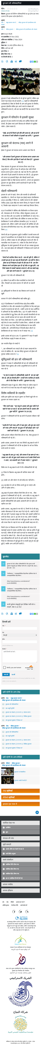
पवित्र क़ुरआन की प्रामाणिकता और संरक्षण (26, 29)
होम (3, 902)
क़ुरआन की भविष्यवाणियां (12, 704)
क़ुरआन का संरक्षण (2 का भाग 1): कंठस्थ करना (18, 712)
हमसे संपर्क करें (23, 905)
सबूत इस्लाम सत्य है (11, 22)
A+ (36, 10)
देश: (3, 632)
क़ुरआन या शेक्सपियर (20, 772)
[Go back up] (37, 812)
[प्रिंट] (12, 61)
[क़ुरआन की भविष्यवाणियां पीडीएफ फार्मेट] (16, 61)
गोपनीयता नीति (14, 905)
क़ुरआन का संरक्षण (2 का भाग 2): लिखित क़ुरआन (18, 716)
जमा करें (6, 674)
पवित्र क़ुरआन (9, 29)
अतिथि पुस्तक (6, 905)
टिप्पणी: (4, 649)
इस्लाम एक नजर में (20, 902)
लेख (2, 22)
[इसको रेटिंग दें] (2, 61)
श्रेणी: (3, 20)
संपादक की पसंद (5, 11)
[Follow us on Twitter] (20, 911)
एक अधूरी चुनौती (10, 708)
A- (30, 10)
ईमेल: (3, 639)
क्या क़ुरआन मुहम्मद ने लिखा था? (14, 720)
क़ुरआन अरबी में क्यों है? (21, 780)
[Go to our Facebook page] (14, 911)
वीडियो (8, 763)
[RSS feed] (27, 911)
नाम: (3, 626)
